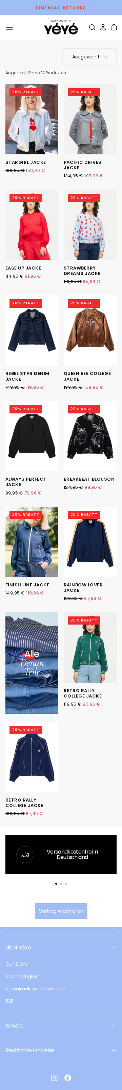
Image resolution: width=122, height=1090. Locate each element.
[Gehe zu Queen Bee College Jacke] (90, 330)
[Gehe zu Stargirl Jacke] (31, 119)
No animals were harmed (35, 988)
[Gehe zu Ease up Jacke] (31, 225)
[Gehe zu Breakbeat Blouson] (90, 436)
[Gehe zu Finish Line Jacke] (31, 542)
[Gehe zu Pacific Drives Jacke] (90, 119)
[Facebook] (68, 1078)
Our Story (16, 964)
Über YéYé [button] (18, 948)
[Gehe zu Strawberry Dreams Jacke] (90, 225)
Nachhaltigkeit (22, 976)
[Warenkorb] (114, 27)
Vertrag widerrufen (61, 911)
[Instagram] (54, 1078)
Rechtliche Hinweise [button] (29, 1050)
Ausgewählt (86, 56)
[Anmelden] (103, 27)
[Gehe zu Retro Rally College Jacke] (90, 647)
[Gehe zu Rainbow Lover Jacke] (90, 542)
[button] (9, 27)
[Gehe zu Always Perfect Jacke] (31, 436)
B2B (9, 1000)
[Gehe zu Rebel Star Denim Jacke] (31, 330)
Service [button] (14, 1026)
